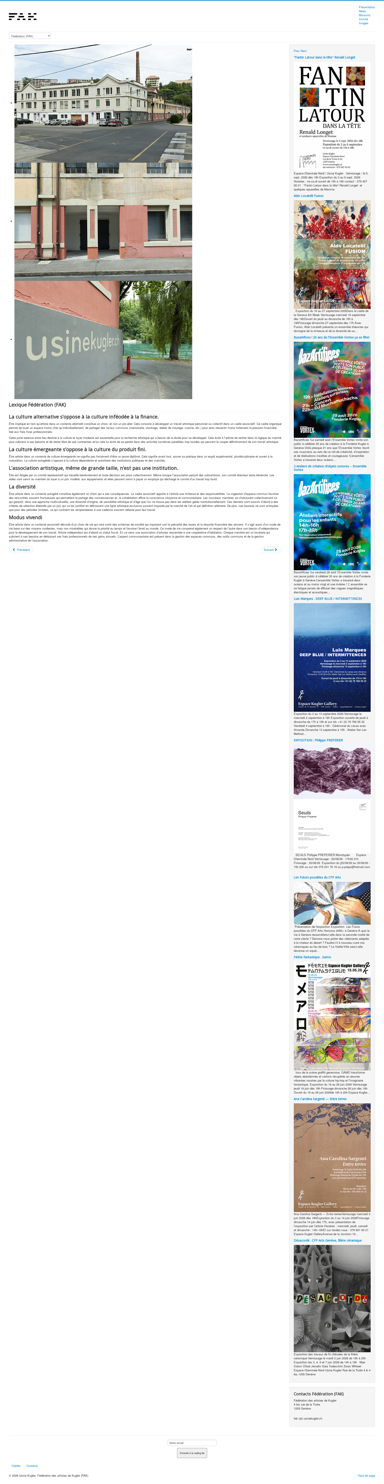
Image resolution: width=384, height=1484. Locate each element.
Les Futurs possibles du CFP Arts (317, 877)
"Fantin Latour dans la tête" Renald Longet (325, 57)
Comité (363, 19)
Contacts (32, 1466)
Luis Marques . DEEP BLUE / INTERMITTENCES (328, 598)
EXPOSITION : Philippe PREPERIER (318, 740)
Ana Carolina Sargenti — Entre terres (320, 1099)
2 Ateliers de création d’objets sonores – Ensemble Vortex (330, 468)
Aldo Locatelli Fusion (309, 196)
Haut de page (366, 1475)
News (362, 11)
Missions (364, 15)
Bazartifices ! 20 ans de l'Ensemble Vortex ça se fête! (331, 337)
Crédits (16, 1466)
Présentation (367, 7)
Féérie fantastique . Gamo (312, 957)
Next (304, 51)
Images (363, 23)
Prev (297, 51)
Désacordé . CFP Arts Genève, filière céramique (328, 1240)
